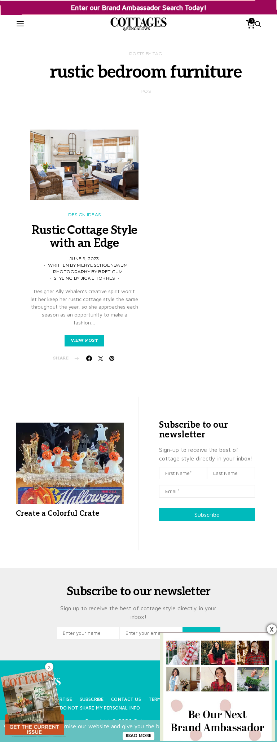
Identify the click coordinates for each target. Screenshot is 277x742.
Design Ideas (84, 214)
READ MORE (138, 735)
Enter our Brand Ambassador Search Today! (139, 7)
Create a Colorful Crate (57, 513)
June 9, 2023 (84, 258)
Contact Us (126, 699)
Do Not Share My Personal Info (100, 708)
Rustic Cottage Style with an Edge (84, 236)
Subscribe (207, 514)
